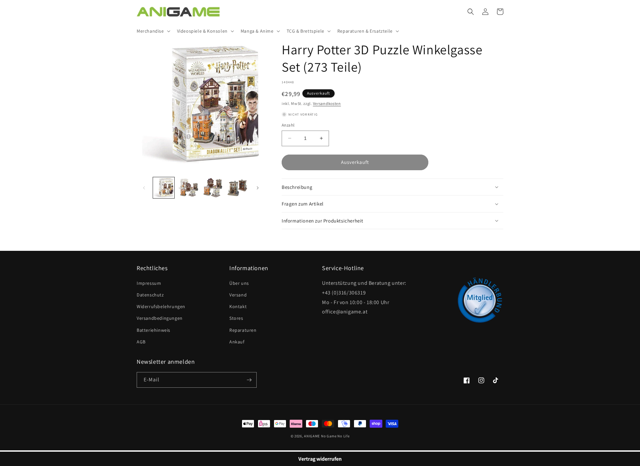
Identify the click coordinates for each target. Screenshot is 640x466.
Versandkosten (327, 103)
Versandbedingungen (160, 318)
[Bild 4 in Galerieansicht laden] (237, 188)
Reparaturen (243, 330)
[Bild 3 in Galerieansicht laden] (213, 188)
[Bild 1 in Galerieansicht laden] (163, 188)
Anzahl (288, 125)
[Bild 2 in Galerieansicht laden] (188, 188)
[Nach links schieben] (144, 188)
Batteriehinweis (153, 330)
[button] (153, 31)
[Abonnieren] (249, 380)
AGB (141, 342)
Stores (236, 318)
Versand (238, 295)
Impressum (149, 283)
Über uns (239, 283)
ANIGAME (312, 436)
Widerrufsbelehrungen (161, 306)
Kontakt (238, 306)
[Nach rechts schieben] (257, 188)
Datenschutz (150, 295)
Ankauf (237, 342)
